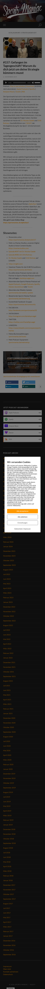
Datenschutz (18, 529)
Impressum (27, 529)
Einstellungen (22, 523)
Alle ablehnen (22, 517)
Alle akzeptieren (22, 511)
